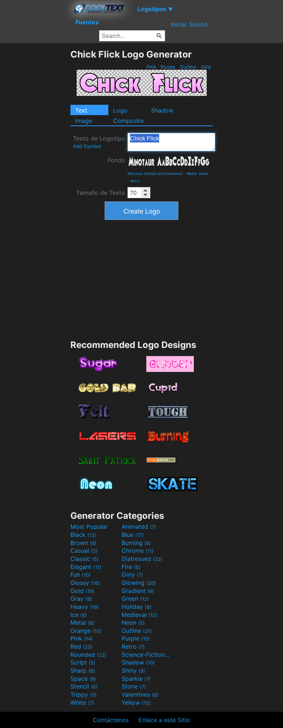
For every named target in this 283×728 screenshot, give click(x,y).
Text (81, 110)
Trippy (83, 694)
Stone (134, 686)
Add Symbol (87, 146)
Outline (188, 67)
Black (83, 534)
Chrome (138, 550)
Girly (206, 67)
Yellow (136, 702)
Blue (133, 534)
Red (81, 646)
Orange (85, 630)
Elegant (85, 566)
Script (82, 662)
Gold (82, 590)
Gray (81, 598)
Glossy (85, 582)
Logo (120, 110)
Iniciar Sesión (189, 24)
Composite (128, 120)
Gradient (138, 590)
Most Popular (89, 526)
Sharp (82, 670)
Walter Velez (197, 173)
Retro (135, 181)
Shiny (133, 670)
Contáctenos (111, 720)
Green (135, 598)
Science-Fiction (146, 654)
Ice (78, 614)
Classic (84, 558)
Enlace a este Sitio (164, 720)
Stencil (84, 686)
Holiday (136, 606)
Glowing (139, 582)
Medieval (139, 614)
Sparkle (136, 678)
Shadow (162, 110)
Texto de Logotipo (99, 142)
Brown (83, 542)
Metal (82, 622)
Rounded (88, 654)
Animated (139, 526)
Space (83, 678)
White (82, 702)
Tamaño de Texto (100, 192)
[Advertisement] (35, 159)
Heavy (84, 606)
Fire (131, 566)
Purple (168, 67)
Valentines (140, 694)
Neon (133, 622)
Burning (136, 542)
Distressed (142, 558)
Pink (151, 67)
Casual (84, 550)
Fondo (116, 160)
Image (83, 120)
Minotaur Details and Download (154, 173)
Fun (80, 574)
